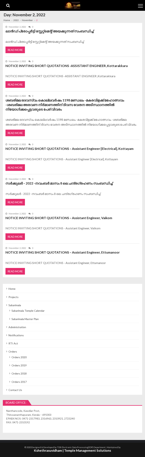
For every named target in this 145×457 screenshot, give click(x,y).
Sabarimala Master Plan (25, 319)
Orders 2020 (19, 357)
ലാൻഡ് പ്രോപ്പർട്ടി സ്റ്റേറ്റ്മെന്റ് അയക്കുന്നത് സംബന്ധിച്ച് (49, 31)
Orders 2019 (19, 365)
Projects (13, 297)
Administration (17, 327)
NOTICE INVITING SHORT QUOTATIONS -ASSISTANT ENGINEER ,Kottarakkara (66, 66)
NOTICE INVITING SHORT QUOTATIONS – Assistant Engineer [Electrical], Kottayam (69, 149)
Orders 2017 (19, 381)
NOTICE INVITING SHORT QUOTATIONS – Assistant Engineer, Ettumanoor (62, 252)
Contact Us (15, 390)
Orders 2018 (19, 373)
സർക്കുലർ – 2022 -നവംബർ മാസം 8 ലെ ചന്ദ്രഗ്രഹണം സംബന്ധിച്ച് (59, 183)
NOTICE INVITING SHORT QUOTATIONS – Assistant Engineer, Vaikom (58, 218)
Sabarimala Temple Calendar (28, 310)
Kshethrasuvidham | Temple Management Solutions (72, 450)
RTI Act (13, 343)
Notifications (16, 335)
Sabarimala (14, 305)
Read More (15, 49)
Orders (12, 351)
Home (11, 288)
